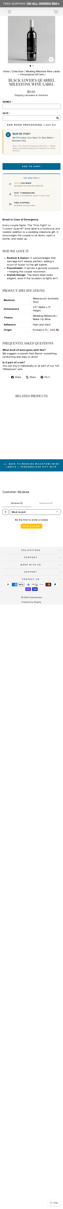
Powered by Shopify (31, 602)
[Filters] (5, 512)
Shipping (19, 95)
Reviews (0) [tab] (17, 503)
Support (30, 572)
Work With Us (31, 565)
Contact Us (31, 579)
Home (6, 71)
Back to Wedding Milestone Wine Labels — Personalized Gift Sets (32, 465)
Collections (18, 71)
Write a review (31, 526)
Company (31, 557)
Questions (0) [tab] (46, 503)
